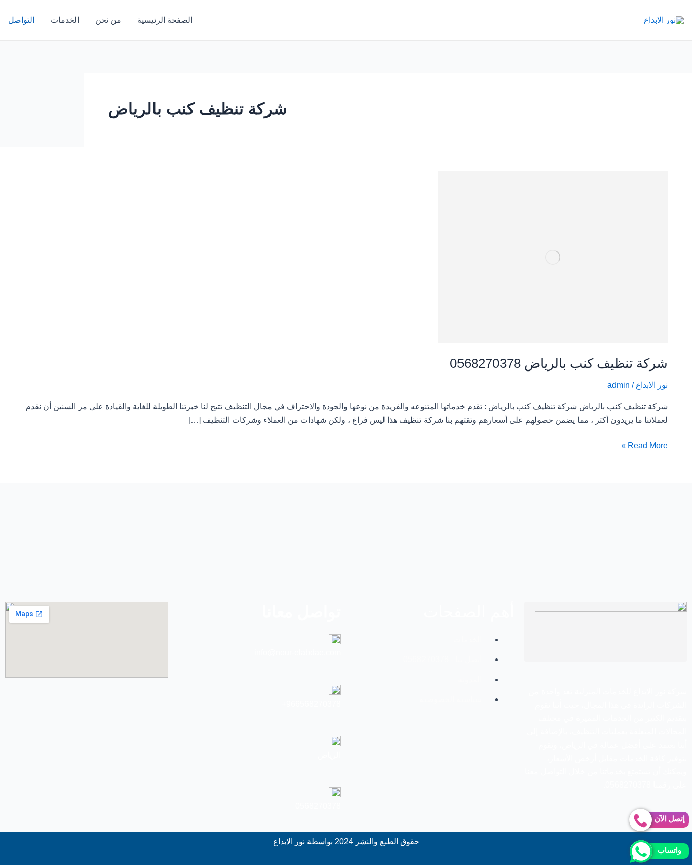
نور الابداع (652, 385)
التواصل (21, 20)
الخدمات (65, 20)
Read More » (644, 444)
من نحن (108, 20)
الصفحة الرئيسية (165, 20)
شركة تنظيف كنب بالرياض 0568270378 (559, 363)
